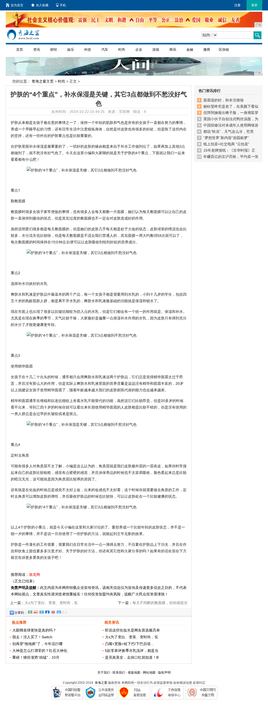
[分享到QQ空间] (30, 611)
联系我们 (119, 672)
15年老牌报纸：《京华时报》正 (229, 150)
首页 (19, 49)
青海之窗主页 (43, 81)
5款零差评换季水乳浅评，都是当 (131, 650)
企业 (138, 49)
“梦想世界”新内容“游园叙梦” (226, 138)
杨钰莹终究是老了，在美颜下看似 (230, 106)
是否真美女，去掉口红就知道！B (132, 657)
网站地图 (149, 672)
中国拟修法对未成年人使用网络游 (230, 125)
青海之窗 (101, 683)
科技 (87, 49)
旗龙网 (34, 574)
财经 (53, 49)
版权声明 (164, 672)
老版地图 (134, 672)
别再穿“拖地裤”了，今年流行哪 (37, 644)
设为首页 (17, 5)
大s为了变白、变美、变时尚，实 (131, 637)
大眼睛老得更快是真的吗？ (34, 630)
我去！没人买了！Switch (32, 637)
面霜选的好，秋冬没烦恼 (223, 100)
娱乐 (70, 49)
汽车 (104, 49)
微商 (206, 49)
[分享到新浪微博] (35, 611)
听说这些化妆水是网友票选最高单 (132, 630)
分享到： (20, 612)
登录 (254, 5)
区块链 (224, 49)
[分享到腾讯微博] (41, 611)
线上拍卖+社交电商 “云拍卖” (226, 144)
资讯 (36, 49)
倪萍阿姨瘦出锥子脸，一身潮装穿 (230, 113)
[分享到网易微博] (53, 611)
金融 (189, 49)
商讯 (172, 49)
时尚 (121, 49)
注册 (237, 5)
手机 (63, 5)
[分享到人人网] (47, 611)
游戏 (155, 49)
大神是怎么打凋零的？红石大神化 (39, 650)
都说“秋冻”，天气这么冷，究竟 (228, 131)
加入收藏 (42, 5)
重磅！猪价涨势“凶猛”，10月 (35, 657)
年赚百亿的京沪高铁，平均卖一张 (230, 156)
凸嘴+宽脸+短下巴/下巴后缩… (129, 644)
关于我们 (103, 672)
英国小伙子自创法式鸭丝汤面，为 (230, 119)
